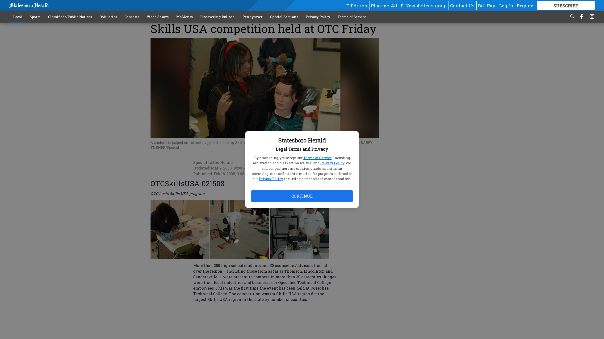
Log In (506, 5)
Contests (132, 17)
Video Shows (158, 17)
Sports (35, 17)
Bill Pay (486, 5)
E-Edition (356, 5)
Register (526, 5)
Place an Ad (384, 5)
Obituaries (108, 17)
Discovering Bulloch (217, 17)
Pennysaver (253, 17)
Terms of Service (317, 158)
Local (17, 17)
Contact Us (462, 5)
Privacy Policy (332, 163)
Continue (302, 196)
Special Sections (284, 17)
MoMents (184, 17)
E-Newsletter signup (424, 5)
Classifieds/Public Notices (70, 17)
